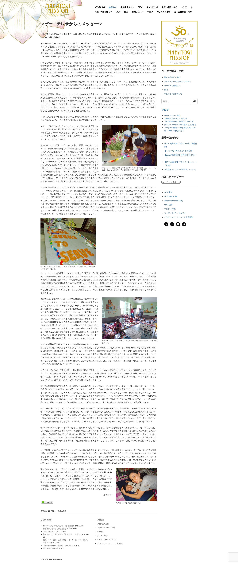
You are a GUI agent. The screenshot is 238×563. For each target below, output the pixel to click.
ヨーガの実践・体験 (183, 12)
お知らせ (113, 7)
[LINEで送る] (47, 502)
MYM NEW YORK (170, 197)
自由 (166, 90)
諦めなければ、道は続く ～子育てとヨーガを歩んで (62, 534)
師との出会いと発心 (172, 77)
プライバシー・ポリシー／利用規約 (178, 217)
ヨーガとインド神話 (172, 115)
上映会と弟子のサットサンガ (175, 118)
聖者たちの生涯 (163, 12)
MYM (140, 7)
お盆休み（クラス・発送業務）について (180, 169)
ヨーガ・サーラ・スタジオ (175, 213)
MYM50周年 (100, 7)
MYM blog (45, 519)
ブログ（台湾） (170, 209)
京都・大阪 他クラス (104, 12)
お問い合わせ (137, 12)
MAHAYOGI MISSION (54, 560)
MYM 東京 (168, 192)
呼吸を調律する (49, 548)
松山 (126, 12)
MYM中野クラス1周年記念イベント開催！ (58, 526)
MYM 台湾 (168, 205)
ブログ (150, 12)
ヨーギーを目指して (172, 86)
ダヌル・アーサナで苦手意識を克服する (180, 125)
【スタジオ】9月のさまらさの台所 (178, 151)
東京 (118, 12)
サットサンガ (152, 7)
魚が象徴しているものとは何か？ (55, 529)
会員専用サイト (127, 7)
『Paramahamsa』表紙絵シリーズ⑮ (178, 122)
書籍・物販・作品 (169, 7)
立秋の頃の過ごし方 (50, 532)
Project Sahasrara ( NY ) (173, 201)
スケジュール (187, 7)
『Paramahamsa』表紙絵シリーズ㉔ (57, 546)
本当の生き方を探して (173, 94)
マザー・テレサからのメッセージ (177, 81)
